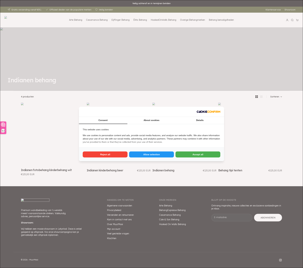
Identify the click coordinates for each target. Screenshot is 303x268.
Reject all (105, 154)
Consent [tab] (103, 120)
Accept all (198, 154)
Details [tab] (200, 120)
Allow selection (151, 154)
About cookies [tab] (151, 120)
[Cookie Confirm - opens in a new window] (208, 112)
